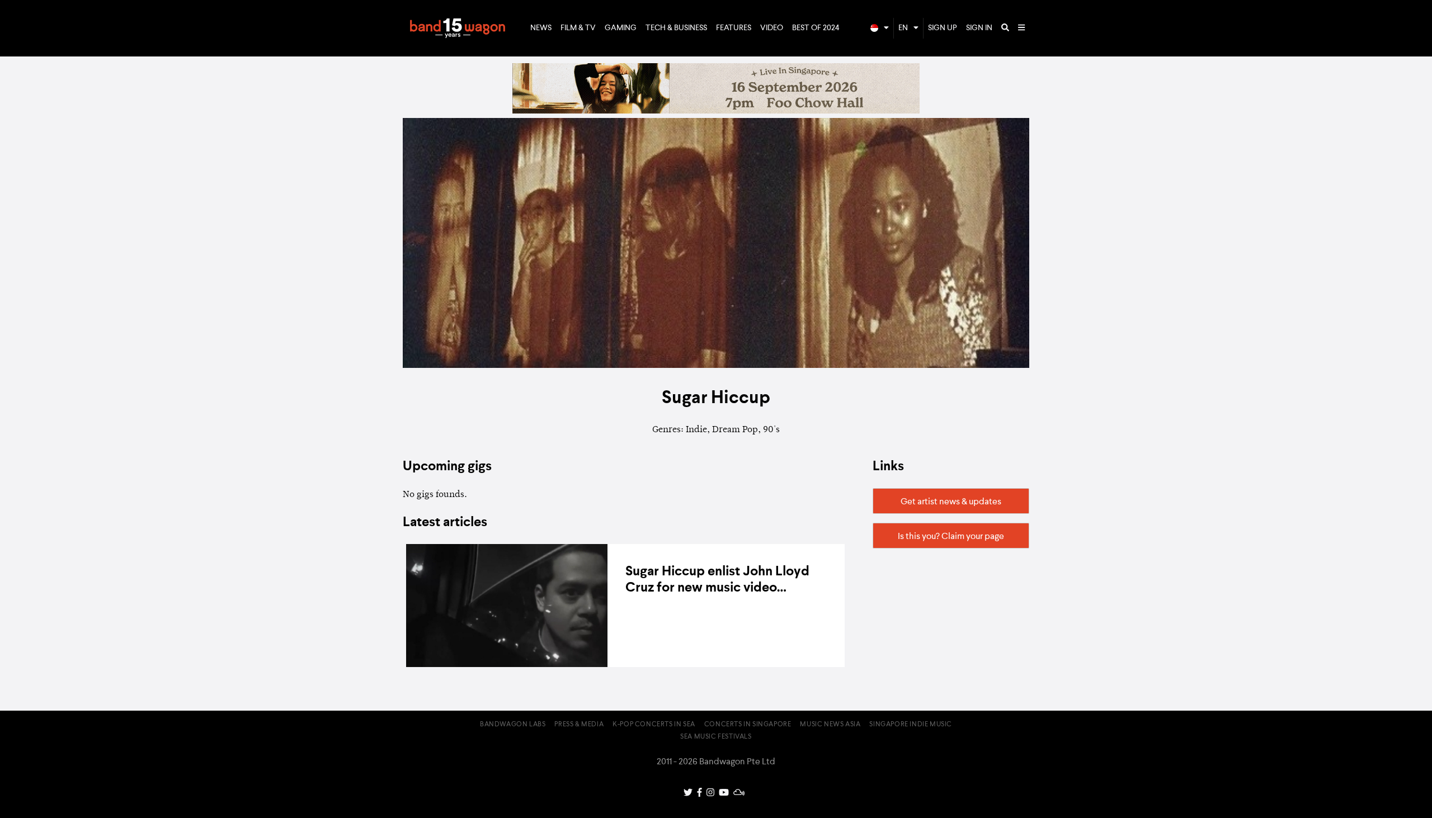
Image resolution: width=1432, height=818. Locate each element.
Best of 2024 (816, 28)
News (541, 28)
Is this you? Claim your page (951, 536)
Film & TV (578, 28)
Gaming (621, 28)
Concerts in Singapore (748, 724)
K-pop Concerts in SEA (654, 724)
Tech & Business (676, 28)
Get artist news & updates (951, 502)
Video (771, 28)
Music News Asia (830, 724)
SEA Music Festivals (715, 737)
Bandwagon (457, 28)
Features (733, 28)
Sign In (979, 28)
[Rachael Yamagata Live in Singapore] (716, 111)
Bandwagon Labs (512, 724)
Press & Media (579, 724)
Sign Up (942, 28)
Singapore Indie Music (910, 724)
